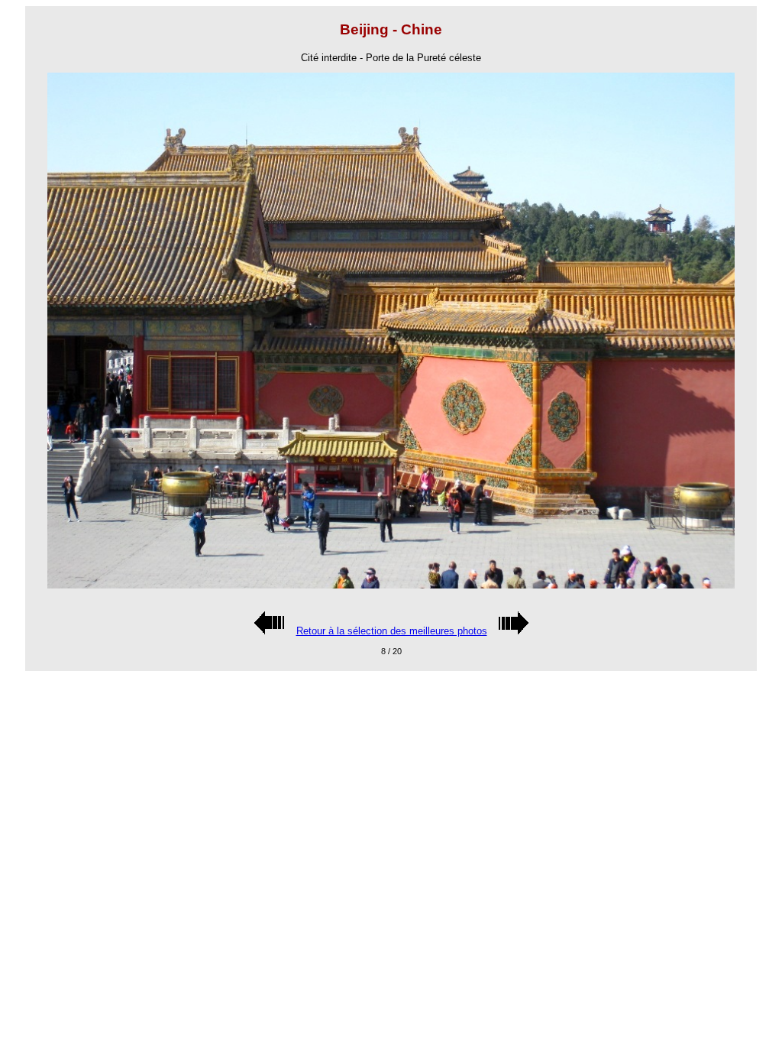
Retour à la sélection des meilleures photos (391, 631)
